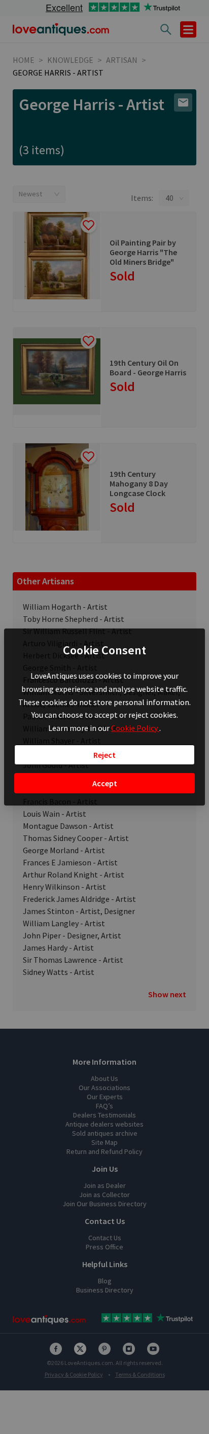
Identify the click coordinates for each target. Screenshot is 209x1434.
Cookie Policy (135, 728)
